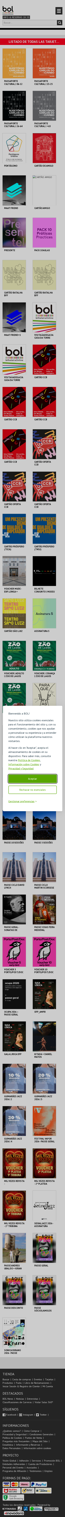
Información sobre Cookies (23, 764)
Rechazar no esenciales (32, 789)
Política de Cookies (29, 760)
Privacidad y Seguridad (20, 768)
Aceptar (32, 778)
